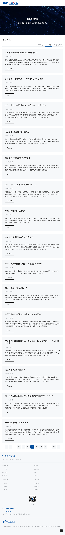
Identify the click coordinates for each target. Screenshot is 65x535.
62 (36, 447)
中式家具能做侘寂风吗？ (15, 211)
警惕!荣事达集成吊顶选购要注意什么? (21, 184)
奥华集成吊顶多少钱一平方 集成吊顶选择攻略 (24, 79)
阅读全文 (9, 69)
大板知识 (4, 489)
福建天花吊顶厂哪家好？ (15, 370)
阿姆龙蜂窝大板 (57, 526)
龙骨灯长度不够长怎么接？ (16, 288)
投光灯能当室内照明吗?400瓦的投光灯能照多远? (25, 105)
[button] (62, 3)
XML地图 (36, 489)
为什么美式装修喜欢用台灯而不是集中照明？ (24, 263)
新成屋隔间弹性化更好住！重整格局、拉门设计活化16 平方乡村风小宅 (32, 342)
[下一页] (58, 447)
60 (27, 447)
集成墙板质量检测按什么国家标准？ (20, 237)
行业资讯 (48, 45)
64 (45, 447)
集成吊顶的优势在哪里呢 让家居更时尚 (21, 52)
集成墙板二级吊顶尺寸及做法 (17, 131)
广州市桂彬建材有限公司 (18, 526)
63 (41, 447)
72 (54, 447)
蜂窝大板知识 (58, 45)
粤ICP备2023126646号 (38, 526)
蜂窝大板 (36, 469)
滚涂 (35, 472)
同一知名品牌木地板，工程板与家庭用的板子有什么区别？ (29, 396)
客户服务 (4, 472)
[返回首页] (10, 3)
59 (23, 447)
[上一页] (6, 447)
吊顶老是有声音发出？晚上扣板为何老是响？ (24, 314)
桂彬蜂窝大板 (48, 526)
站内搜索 (36, 483)
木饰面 (35, 475)
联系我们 (4, 475)
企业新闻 (40, 45)
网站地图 (36, 486)
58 (19, 447)
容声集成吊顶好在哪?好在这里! (18, 158)
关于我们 (4, 469)
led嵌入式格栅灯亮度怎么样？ (17, 422)
